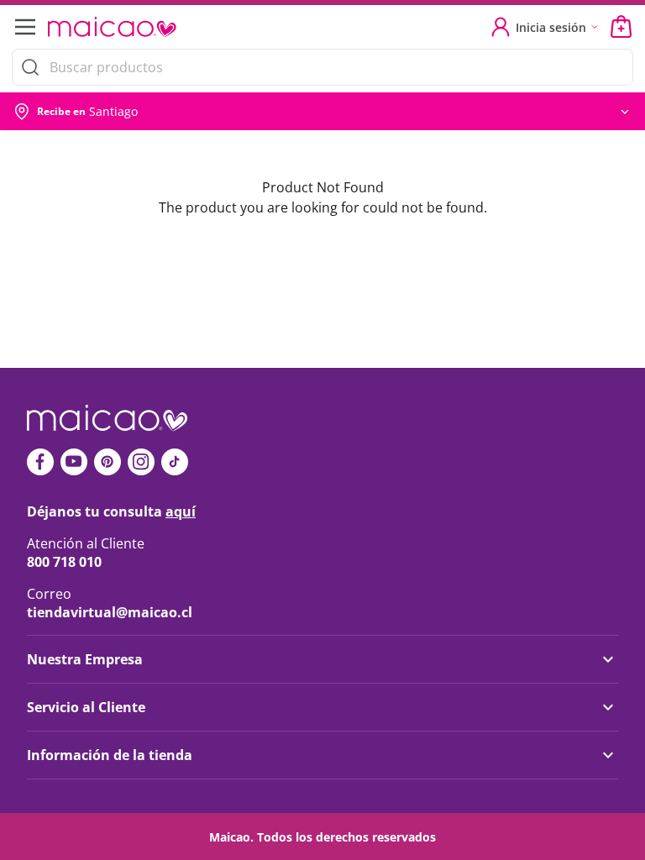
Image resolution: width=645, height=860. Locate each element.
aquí (180, 511)
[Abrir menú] (23, 27)
